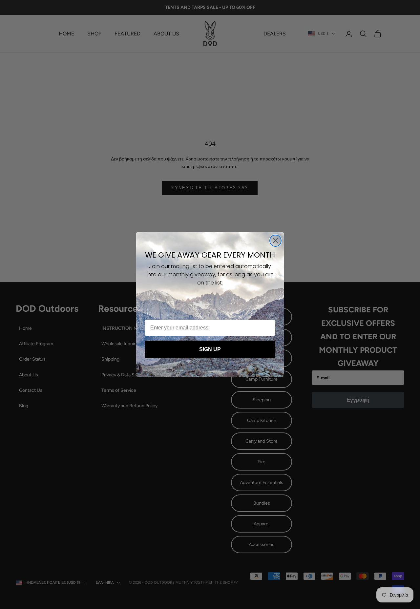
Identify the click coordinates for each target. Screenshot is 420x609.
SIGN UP (210, 349)
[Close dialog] (275, 240)
